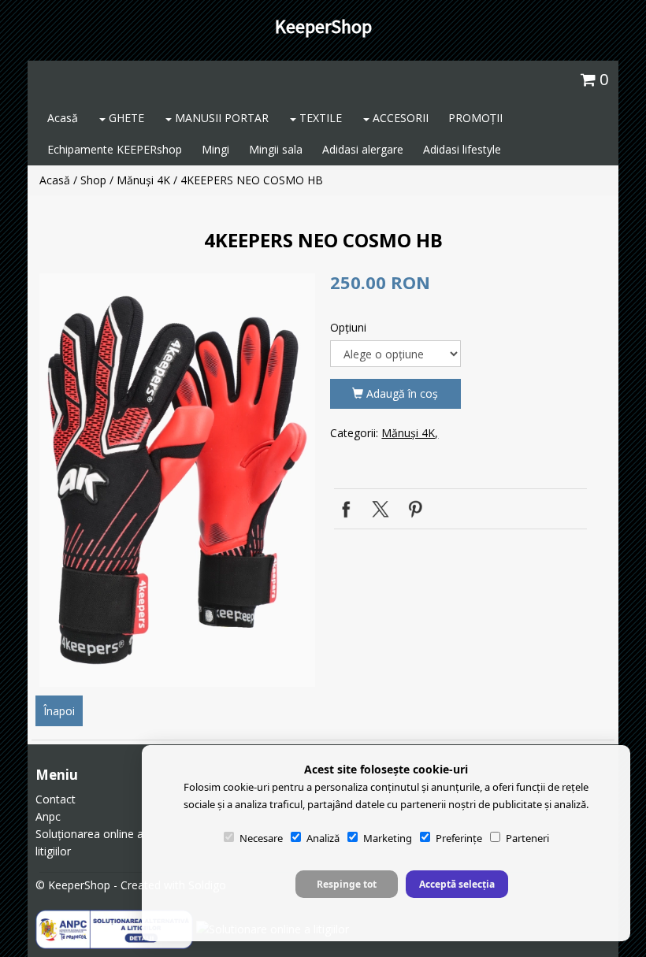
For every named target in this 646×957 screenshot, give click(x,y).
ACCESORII (399, 117)
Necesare (261, 838)
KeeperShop (323, 26)
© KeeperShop (72, 884)
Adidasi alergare (362, 149)
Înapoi (59, 710)
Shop (93, 179)
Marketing (387, 838)
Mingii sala (276, 149)
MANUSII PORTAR (220, 117)
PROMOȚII (475, 117)
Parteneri (527, 838)
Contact (55, 799)
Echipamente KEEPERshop (114, 149)
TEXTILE (319, 117)
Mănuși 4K (143, 179)
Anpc (48, 816)
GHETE (125, 117)
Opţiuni (348, 327)
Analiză (323, 838)
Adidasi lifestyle (462, 149)
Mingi (215, 149)
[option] (177, 480)
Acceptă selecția (457, 884)
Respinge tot (347, 884)
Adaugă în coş (400, 393)
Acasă (62, 117)
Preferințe (459, 838)
